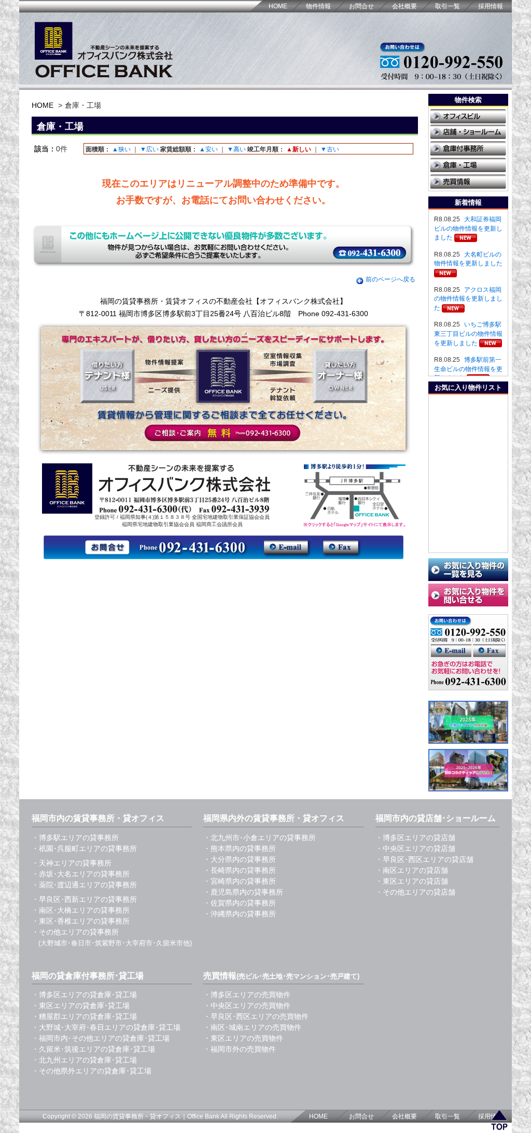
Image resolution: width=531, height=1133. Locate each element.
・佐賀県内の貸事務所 (239, 903)
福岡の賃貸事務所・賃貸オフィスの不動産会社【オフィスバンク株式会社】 (223, 301)
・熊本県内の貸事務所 (239, 848)
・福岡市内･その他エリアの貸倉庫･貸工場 (101, 1038)
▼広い (149, 149)
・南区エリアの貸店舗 (411, 870)
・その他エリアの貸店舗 (415, 892)
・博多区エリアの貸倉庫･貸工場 (84, 994)
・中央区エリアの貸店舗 (415, 848)
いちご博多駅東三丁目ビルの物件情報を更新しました (468, 333)
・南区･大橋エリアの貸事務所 (81, 910)
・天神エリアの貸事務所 (71, 863)
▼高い (236, 149)
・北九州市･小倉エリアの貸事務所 (259, 837)
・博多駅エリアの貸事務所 (75, 837)
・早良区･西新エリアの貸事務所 (84, 899)
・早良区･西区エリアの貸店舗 (424, 859)
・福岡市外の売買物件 (239, 1049)
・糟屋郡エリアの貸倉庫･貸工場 (84, 1016)
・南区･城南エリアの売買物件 (252, 1027)
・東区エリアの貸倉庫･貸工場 (81, 1005)
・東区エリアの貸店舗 (411, 881)
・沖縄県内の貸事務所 (239, 914)
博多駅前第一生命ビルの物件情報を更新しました (468, 368)
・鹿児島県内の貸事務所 (243, 892)
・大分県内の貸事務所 (239, 859)
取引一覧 (447, 6)
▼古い (329, 149)
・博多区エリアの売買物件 (246, 994)
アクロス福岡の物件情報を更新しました (468, 298)
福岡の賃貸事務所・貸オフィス (137, 1116)
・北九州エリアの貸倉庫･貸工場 (84, 1060)
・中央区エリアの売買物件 (246, 1005)
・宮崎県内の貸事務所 (239, 881)
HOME (278, 6)
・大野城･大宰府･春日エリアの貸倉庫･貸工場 (106, 1027)
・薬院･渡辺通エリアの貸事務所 (84, 885)
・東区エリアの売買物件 (243, 1038)
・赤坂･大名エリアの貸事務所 (81, 874)
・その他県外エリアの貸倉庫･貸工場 (91, 1071)
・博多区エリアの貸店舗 (415, 837)
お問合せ (361, 6)
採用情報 (490, 6)
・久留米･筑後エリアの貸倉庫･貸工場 (93, 1049)
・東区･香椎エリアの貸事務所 (81, 921)
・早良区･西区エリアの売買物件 (256, 1016)
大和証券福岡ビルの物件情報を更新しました (468, 228)
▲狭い (121, 149)
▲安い (208, 149)
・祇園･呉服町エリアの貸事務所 (84, 848)
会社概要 (404, 6)
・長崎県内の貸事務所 (239, 870)
